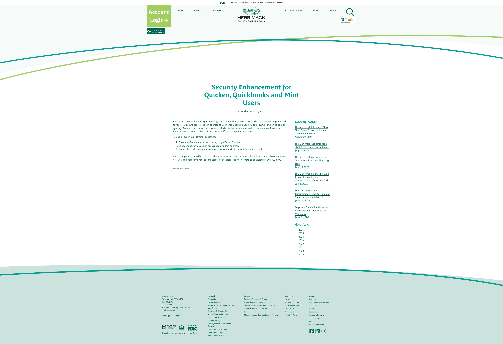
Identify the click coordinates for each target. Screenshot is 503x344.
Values (311, 321)
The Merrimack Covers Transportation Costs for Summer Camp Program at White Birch (312, 194)
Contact (334, 10)
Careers (312, 299)
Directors (313, 305)
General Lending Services (254, 302)
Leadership (313, 312)
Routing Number (292, 302)
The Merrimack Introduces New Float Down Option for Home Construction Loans (311, 130)
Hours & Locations (293, 10)
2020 (301, 251)
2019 (301, 254)
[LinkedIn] (317, 331)
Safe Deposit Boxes (216, 335)
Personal (180, 10)
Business (198, 10)
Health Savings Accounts (218, 329)
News (186, 168)
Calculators (289, 309)
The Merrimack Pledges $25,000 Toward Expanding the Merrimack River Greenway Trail (312, 177)
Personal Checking (215, 299)
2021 (301, 247)
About (316, 10)
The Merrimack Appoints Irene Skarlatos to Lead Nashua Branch (312, 145)
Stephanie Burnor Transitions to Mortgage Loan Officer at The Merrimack (311, 210)
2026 (301, 229)
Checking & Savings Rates (218, 311)
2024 (301, 236)
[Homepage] (251, 14)
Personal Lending (215, 302)
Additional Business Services (256, 309)
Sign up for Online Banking (158, 31)
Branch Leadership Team (218, 317)
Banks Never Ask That (294, 305)
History (312, 309)
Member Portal (291, 315)
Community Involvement (319, 302)
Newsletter (289, 312)
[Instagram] (323, 331)
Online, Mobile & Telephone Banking (259, 305)
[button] (349, 12)
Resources (217, 10)
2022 (301, 243)
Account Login (159, 16)
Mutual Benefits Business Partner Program (261, 315)
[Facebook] (311, 331)
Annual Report (315, 318)
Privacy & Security (316, 315)
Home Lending (214, 320)
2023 (301, 240)
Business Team (250, 312)
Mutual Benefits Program (218, 314)
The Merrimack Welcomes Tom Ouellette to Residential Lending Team (312, 160)
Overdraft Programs (216, 332)
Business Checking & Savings (256, 299)
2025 (301, 233)
